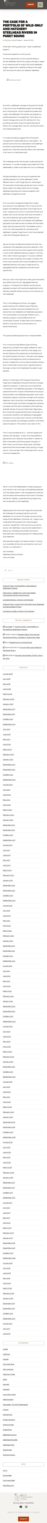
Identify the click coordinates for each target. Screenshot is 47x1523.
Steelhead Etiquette (10, 1440)
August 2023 (7, 845)
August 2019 (7, 1082)
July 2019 (6, 1087)
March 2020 (7, 1052)
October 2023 (8, 835)
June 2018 (7, 1152)
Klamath (6, 1384)
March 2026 (7, 694)
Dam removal (8, 1369)
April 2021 (7, 986)
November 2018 (9, 1127)
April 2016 (7, 1283)
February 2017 (8, 1233)
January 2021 (8, 1001)
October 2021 (8, 956)
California (6, 1354)
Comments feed (9, 1480)
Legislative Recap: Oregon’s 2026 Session (18, 600)
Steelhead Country (10, 1435)
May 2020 (6, 1041)
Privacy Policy (24, 1512)
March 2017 (7, 1228)
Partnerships (7, 1415)
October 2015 (8, 1313)
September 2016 (9, 1258)
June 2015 (7, 1334)
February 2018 (8, 1172)
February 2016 (8, 1293)
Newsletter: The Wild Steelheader (15, 1405)
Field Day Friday (9, 1374)
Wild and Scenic (9, 1455)
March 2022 (7, 931)
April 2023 (7, 865)
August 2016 (8, 1263)
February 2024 (8, 815)
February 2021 (8, 996)
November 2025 (9, 714)
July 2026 (6, 679)
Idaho (5, 1379)
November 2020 (9, 1011)
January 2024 (8, 820)
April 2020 (7, 1047)
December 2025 (9, 709)
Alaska (5, 1349)
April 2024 (7, 805)
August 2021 (7, 966)
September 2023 (9, 840)
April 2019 (7, 1102)
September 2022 (9, 900)
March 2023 (7, 870)
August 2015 (7, 1323)
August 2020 (8, 1026)
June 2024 (7, 795)
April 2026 (7, 689)
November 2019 (9, 1067)
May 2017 (6, 1218)
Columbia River (8, 1364)
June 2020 (7, 1036)
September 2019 (9, 1077)
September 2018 (9, 1137)
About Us (11, 1512)
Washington (7, 40)
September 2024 (9, 780)
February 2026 (8, 699)
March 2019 (7, 1107)
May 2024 (6, 800)
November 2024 (9, 769)
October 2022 (8, 895)
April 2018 (7, 1162)
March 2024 (7, 810)
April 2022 (7, 926)
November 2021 (9, 951)
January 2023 (8, 880)
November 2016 (9, 1248)
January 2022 (8, 941)
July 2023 (6, 850)
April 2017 (7, 1223)
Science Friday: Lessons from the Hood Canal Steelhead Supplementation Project (23, 605)
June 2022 (7, 916)
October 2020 (8, 1016)
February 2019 (8, 1112)
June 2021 (7, 976)
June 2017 (7, 1213)
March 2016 (7, 1288)
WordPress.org (8, 1485)
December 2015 (9, 1303)
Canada (6, 1359)
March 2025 (7, 749)
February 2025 (8, 754)
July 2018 (6, 1147)
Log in (5, 1470)
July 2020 (6, 1031)
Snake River (7, 1430)
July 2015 (6, 1329)
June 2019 (7, 1092)
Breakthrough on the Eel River (21, 642)
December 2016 (9, 1243)
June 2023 (7, 855)
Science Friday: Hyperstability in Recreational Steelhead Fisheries (19, 587)
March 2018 (7, 1167)
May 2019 (6, 1097)
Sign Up (36, 1512)
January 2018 (8, 1177)
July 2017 (6, 1208)
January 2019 (8, 1117)
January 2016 (8, 1298)
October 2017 (8, 1193)
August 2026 (8, 674)
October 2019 (8, 1072)
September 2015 (9, 1319)
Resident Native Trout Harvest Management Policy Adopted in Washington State (21, 636)
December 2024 (9, 764)
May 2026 (6, 684)
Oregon (6, 1410)
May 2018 (6, 1157)
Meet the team (8, 1399)
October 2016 (8, 1253)
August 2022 (7, 906)
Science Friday (8, 1425)
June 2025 (7, 734)
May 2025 (6, 739)
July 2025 (6, 729)
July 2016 (6, 1268)
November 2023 (9, 830)
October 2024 (8, 775)
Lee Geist (6, 1389)
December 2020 (9, 1006)
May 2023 (6, 860)
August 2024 (8, 785)
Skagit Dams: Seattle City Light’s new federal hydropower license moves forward (19, 594)
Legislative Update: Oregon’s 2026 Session (18, 611)
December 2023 (9, 825)
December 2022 (9, 885)
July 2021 (6, 971)
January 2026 (8, 704)
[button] (40, 4)
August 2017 (7, 1203)
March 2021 (7, 991)
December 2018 (9, 1122)
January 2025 (8, 759)
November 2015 (9, 1308)
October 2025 (8, 719)
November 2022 (9, 890)
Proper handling (9, 1420)
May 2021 (6, 981)
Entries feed (7, 1475)
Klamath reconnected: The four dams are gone (23, 657)
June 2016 (7, 1273)
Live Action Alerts (9, 1394)
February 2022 (8, 936)
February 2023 (8, 875)
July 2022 (6, 911)
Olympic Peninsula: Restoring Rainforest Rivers (22, 649)
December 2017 (9, 1182)
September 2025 (9, 724)
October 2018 (8, 1132)
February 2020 (8, 1057)
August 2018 (8, 1142)
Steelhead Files (8, 1445)
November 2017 (9, 1188)
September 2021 (9, 961)
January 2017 (8, 1238)
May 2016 (6, 1278)
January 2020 (8, 1062)
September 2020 (9, 1021)
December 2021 (9, 946)
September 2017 (9, 1198)
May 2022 (6, 921)
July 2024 (6, 790)
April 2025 (7, 744)
